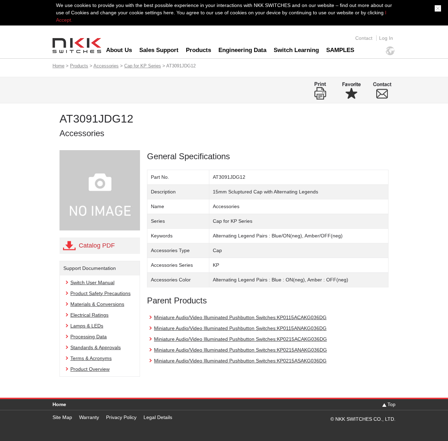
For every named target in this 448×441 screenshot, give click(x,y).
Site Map (62, 417)
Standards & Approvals (95, 347)
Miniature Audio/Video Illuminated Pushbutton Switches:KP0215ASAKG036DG (240, 360)
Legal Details (158, 417)
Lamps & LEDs (86, 326)
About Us (119, 50)
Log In (386, 38)
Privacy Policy (121, 417)
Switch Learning (296, 50)
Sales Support (158, 50)
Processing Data (88, 336)
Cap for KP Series (142, 65)
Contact (363, 38)
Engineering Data (242, 50)
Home (58, 65)
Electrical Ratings (89, 315)
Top (391, 404)
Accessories (106, 65)
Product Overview (90, 369)
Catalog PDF (97, 245)
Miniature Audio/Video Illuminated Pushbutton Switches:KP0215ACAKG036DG (240, 339)
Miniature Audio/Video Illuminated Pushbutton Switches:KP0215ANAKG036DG (240, 350)
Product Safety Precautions (100, 293)
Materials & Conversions (97, 304)
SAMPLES (340, 50)
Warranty (89, 417)
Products (198, 50)
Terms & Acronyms (91, 358)
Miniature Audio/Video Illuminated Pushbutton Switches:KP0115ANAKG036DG (240, 328)
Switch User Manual (92, 282)
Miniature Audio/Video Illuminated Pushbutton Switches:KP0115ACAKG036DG (240, 317)
